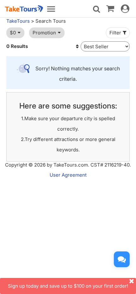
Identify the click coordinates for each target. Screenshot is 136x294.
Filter (115, 33)
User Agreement (68, 175)
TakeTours (18, 21)
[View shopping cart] (110, 8)
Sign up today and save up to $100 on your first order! (68, 286)
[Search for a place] (96, 9)
